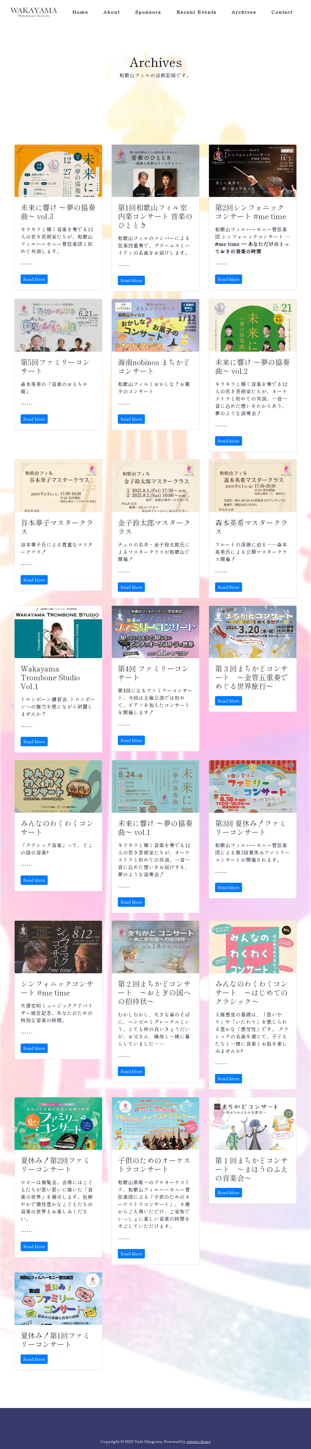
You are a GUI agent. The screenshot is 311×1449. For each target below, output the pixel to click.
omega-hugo (198, 1441)
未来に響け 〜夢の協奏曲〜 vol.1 (155, 827)
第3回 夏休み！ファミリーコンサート (250, 827)
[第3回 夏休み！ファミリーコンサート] (252, 786)
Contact (282, 12)
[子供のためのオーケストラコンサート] (155, 1123)
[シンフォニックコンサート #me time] (58, 947)
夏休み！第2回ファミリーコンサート (55, 1164)
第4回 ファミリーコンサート (153, 672)
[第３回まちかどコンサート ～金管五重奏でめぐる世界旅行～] (252, 632)
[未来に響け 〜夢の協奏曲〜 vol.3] (58, 171)
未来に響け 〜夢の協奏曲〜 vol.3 (58, 211)
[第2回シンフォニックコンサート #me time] (252, 171)
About (112, 12)
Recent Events (196, 12)
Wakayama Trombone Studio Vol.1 (50, 677)
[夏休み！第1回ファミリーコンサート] (58, 1298)
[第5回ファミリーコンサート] (58, 325)
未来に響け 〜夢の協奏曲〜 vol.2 (252, 366)
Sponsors (148, 12)
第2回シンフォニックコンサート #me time (250, 211)
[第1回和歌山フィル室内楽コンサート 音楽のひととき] (155, 171)
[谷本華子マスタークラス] (58, 486)
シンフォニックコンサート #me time (57, 988)
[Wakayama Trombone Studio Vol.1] (58, 632)
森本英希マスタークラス (251, 526)
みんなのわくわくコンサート (57, 827)
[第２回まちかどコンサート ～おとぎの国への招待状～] (155, 947)
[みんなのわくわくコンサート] (58, 786)
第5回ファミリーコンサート (55, 366)
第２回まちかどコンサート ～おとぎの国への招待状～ (154, 992)
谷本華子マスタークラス (57, 526)
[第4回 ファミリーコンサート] (155, 632)
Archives (244, 12)
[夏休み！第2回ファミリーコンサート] (58, 1123)
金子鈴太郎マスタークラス (154, 526)
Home (80, 12)
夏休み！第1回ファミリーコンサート (55, 1339)
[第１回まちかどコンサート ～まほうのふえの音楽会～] (252, 1123)
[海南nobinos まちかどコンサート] (155, 325)
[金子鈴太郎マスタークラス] (155, 486)
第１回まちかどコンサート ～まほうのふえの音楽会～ (251, 1169)
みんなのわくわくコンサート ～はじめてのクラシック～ (251, 992)
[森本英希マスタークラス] (252, 486)
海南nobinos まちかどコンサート (154, 366)
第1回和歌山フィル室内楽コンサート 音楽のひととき (155, 216)
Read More (34, 279)
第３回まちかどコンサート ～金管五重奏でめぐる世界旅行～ (251, 677)
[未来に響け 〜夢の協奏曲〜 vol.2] (252, 325)
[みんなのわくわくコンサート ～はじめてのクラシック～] (252, 947)
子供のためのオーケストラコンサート (154, 1164)
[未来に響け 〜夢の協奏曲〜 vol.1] (155, 786)
